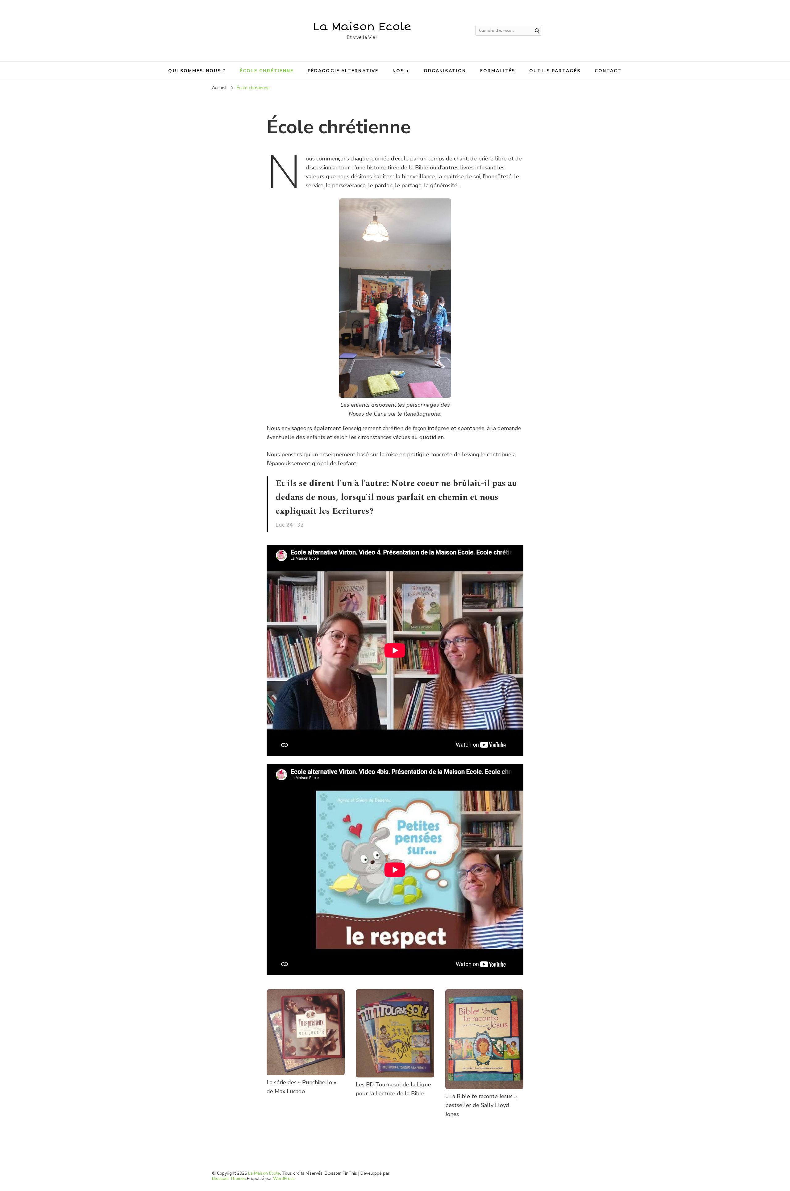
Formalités (497, 71)
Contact (608, 71)
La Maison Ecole (362, 27)
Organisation (445, 71)
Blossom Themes (229, 1178)
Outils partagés (554, 71)
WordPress (284, 1178)
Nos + (401, 71)
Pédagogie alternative (343, 71)
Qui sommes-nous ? (197, 71)
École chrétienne (266, 71)
